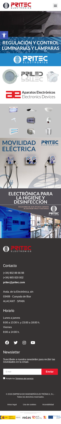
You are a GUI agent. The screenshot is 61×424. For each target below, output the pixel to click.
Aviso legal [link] (12, 404)
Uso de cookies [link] (29, 404)
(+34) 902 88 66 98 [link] (13, 273)
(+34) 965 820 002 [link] (13, 277)
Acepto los (19, 378)
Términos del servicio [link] (24, 378)
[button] (55, 5)
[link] (4, 35)
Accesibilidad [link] (48, 404)
